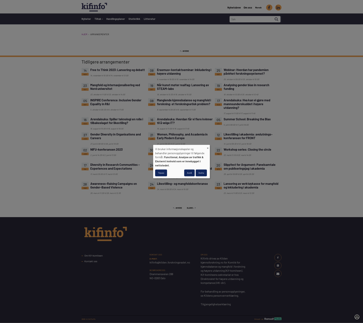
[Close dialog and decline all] (208, 146)
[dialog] (181, 161)
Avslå (189, 173)
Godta (201, 173)
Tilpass (161, 173)
